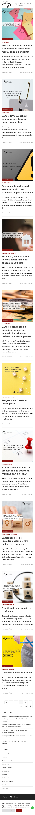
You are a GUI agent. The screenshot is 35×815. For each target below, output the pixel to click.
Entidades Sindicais (7, 767)
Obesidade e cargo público (17, 672)
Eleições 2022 (5, 764)
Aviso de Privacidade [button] (8, 810)
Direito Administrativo (7, 761)
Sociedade (5, 42)
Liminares (4, 774)
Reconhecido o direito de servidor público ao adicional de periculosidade (17, 189)
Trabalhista (6, 183)
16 (26, 706)
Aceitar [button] (19, 810)
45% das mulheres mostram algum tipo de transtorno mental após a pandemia (17, 48)
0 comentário (7, 72)
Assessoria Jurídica (7, 754)
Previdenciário (7, 464)
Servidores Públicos (9, 253)
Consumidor (6, 323)
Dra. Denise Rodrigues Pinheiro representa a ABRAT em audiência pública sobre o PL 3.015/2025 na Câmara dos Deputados (17, 719)
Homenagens (5, 771)
